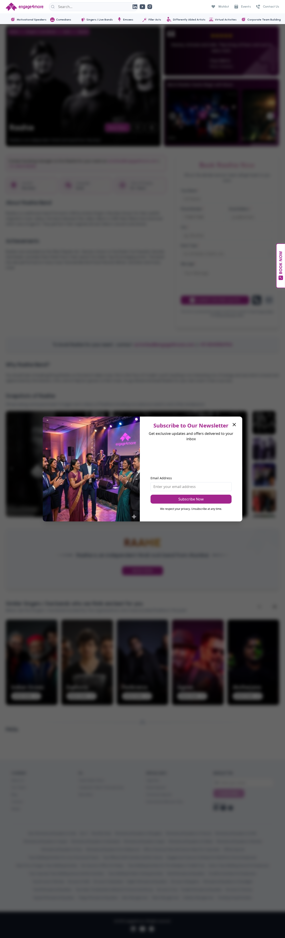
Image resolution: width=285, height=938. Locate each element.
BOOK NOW (280, 262)
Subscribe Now (191, 499)
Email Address (161, 478)
